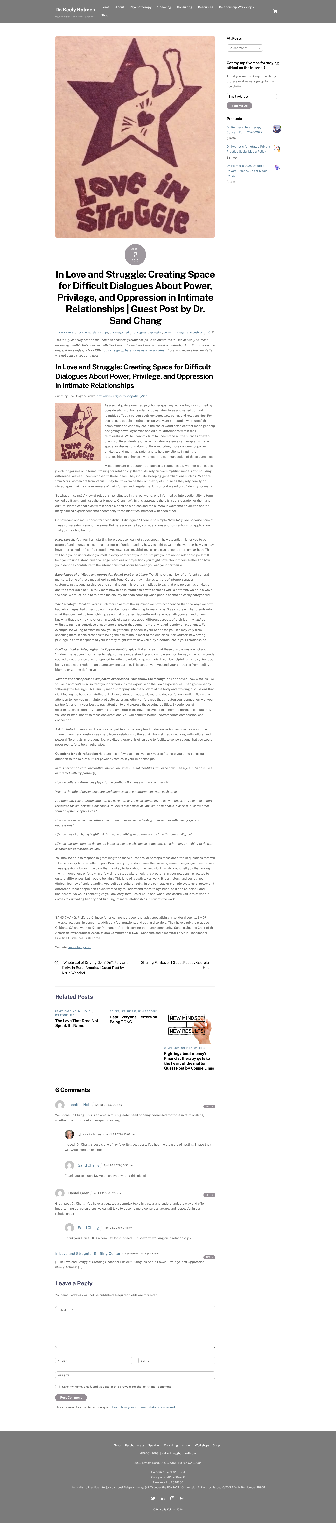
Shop (104, 15)
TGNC (154, 1011)
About (119, 7)
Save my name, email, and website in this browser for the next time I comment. (117, 1386)
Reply (209, 1106)
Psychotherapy (141, 7)
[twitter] (153, 1497)
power (168, 332)
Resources (205, 7)
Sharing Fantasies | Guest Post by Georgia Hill (175, 965)
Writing (187, 1445)
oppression (155, 332)
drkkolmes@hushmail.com (179, 1453)
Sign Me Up (239, 105)
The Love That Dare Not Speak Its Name (76, 1023)
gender (114, 1011)
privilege (84, 332)
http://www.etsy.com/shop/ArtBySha (122, 396)
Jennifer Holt (79, 1104)
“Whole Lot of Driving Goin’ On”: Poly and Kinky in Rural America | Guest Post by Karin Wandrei (95, 968)
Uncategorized (119, 332)
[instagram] (172, 1497)
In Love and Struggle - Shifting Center (88, 1253)
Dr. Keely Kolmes (166, 1509)
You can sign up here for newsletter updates (133, 350)
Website (64, 1375)
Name (62, 1360)
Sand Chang (88, 1165)
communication (174, 1048)
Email (146, 1360)
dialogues (140, 332)
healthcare (63, 1011)
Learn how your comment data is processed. (144, 1407)
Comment (65, 1310)
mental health (82, 1011)
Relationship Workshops (236, 7)
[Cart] (275, 11)
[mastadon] (182, 1497)
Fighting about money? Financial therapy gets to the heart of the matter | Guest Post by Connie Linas (189, 1061)
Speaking (164, 7)
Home (105, 7)
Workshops (202, 1445)
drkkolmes (65, 332)
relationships (99, 332)
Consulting (184, 7)
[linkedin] (163, 1497)
